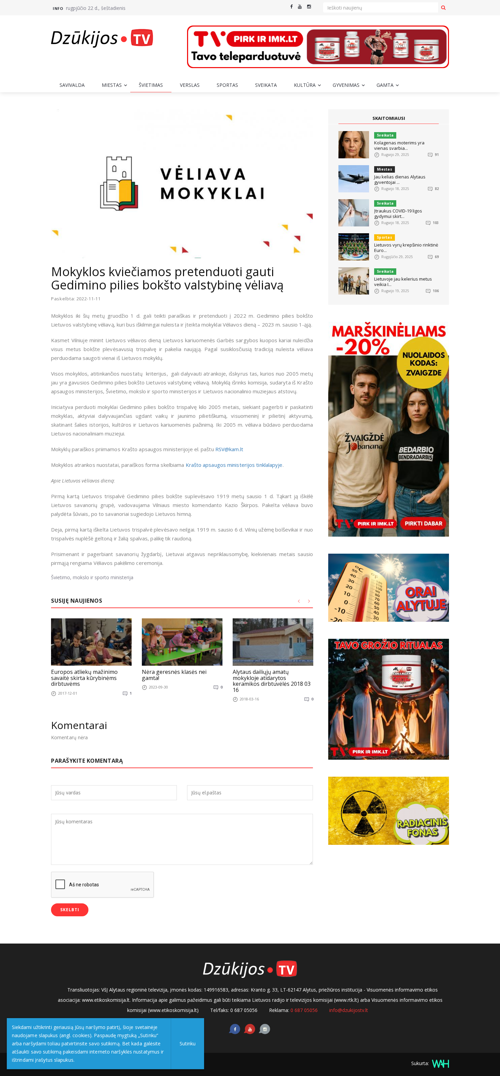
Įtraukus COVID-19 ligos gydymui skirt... (398, 213)
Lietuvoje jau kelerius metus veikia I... (403, 281)
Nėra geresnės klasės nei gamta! (174, 675)
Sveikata (266, 85)
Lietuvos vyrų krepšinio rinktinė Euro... (406, 247)
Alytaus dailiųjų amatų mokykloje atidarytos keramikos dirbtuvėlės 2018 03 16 (272, 681)
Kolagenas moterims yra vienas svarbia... (399, 145)
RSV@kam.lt (229, 449)
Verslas (190, 85)
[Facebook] (291, 6)
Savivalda (72, 85)
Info (58, 8)
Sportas (227, 85)
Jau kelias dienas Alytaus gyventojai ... (400, 179)
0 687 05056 (304, 1010)
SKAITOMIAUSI (388, 118)
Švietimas (151, 85)
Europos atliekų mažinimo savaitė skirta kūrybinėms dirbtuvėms (84, 677)
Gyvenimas (346, 85)
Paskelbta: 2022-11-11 (76, 299)
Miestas (112, 85)
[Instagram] (309, 6)
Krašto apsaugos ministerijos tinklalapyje (234, 464)
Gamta (385, 85)
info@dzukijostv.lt (348, 1010)
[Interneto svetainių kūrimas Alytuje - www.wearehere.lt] (439, 1063)
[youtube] (300, 6)
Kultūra (305, 85)
